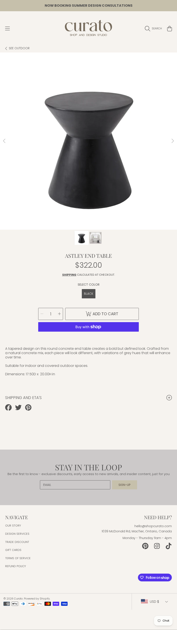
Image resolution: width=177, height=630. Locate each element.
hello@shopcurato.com (153, 526)
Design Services (17, 534)
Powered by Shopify (37, 598)
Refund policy (15, 566)
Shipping (69, 275)
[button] (7, 28)
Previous (4, 141)
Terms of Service (18, 558)
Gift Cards (13, 550)
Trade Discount (17, 542)
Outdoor (19, 48)
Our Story (13, 525)
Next (172, 141)
